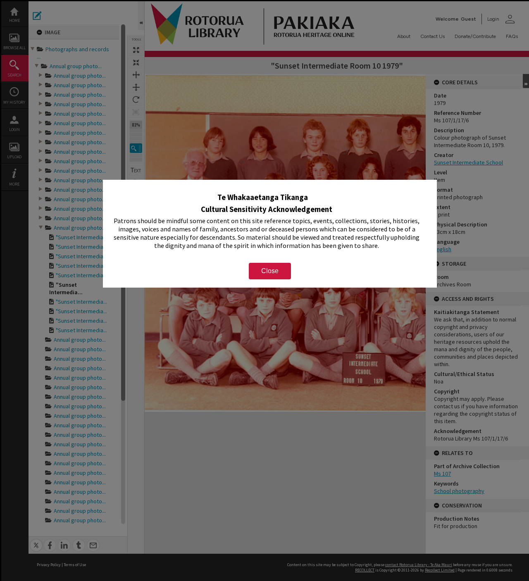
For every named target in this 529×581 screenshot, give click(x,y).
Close (270, 270)
